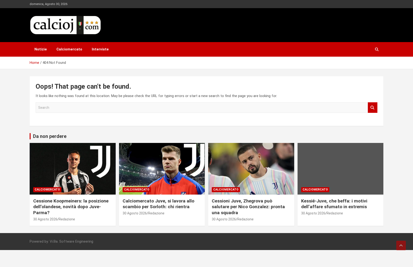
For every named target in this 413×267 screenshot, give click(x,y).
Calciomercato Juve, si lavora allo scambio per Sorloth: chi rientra (158, 204)
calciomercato (47, 189)
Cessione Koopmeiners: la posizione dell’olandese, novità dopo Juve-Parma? (71, 206)
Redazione (67, 219)
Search (372, 107)
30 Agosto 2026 (45, 219)
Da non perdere (49, 136)
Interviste (100, 49)
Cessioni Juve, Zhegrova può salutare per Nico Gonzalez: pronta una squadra (248, 206)
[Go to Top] (401, 245)
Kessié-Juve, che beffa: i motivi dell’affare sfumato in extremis (334, 204)
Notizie (40, 49)
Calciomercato (69, 49)
